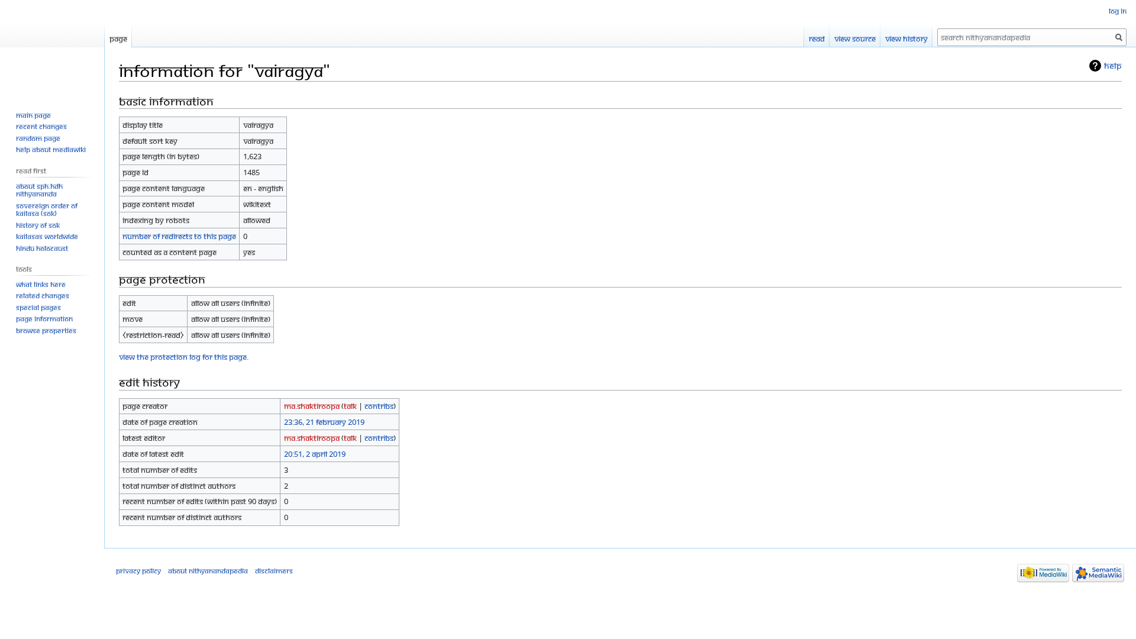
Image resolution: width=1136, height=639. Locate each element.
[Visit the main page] (52, 47)
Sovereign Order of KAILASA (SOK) (47, 210)
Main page (33, 115)
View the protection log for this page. (183, 356)
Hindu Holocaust (42, 248)
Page (118, 38)
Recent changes (41, 126)
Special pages (38, 307)
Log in (1118, 11)
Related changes (42, 296)
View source (855, 38)
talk (350, 406)
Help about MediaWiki (51, 149)
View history (906, 38)
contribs (378, 406)
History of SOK (38, 225)
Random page (38, 138)
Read (817, 38)
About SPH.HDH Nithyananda (39, 190)
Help (1113, 65)
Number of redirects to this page (179, 236)
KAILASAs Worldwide (47, 236)
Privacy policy (138, 571)
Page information (44, 319)
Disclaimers (274, 571)
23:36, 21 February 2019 (324, 422)
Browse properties (46, 330)
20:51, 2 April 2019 (315, 453)
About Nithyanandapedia (208, 571)
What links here (41, 284)
